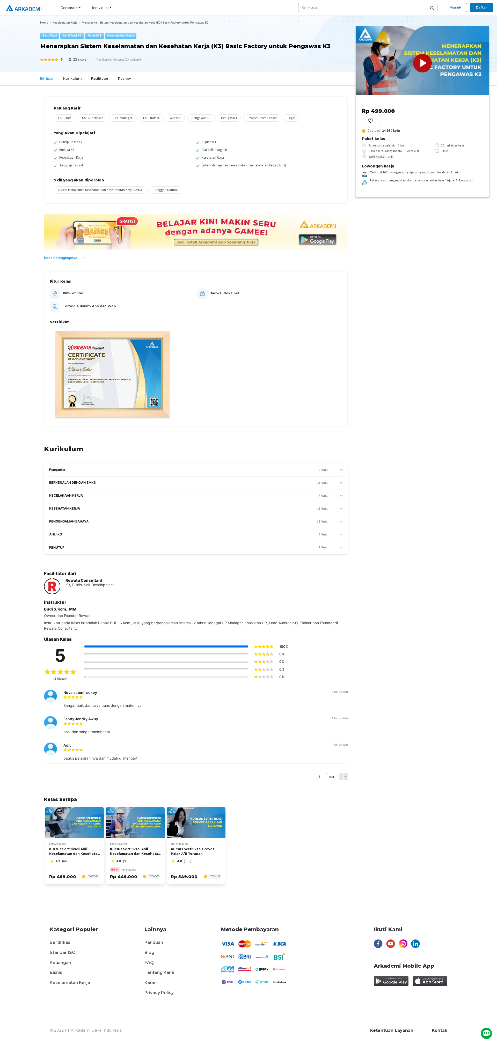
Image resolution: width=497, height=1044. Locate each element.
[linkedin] (415, 945)
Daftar (481, 7)
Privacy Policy (159, 992)
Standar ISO (63, 952)
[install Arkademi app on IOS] (430, 981)
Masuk (455, 7)
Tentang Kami (159, 972)
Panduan (153, 942)
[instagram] (403, 945)
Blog (149, 952)
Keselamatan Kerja (70, 982)
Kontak (439, 1030)
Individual (100, 7)
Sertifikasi (60, 942)
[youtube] (390, 945)
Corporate (69, 7)
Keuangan (60, 962)
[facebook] (378, 945)
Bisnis (56, 972)
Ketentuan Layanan (391, 1030)
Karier (150, 982)
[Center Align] (371, 120)
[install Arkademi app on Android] (391, 981)
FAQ (149, 962)
